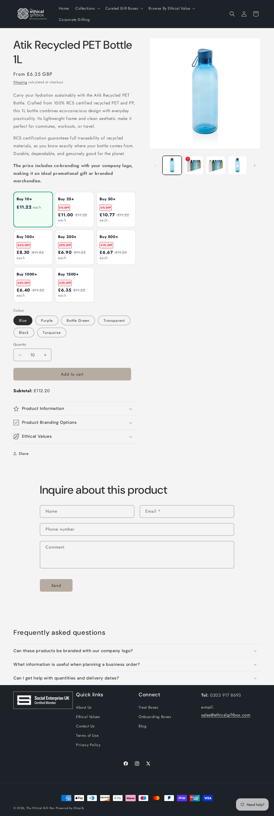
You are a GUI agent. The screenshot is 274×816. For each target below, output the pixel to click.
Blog (142, 726)
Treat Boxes (148, 707)
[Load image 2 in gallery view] (193, 165)
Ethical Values (88, 716)
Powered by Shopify (70, 808)
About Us (84, 707)
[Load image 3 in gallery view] (215, 165)
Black (24, 332)
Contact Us (85, 726)
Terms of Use (87, 735)
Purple (47, 320)
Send (56, 585)
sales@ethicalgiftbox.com (225, 715)
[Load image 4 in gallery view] (237, 165)
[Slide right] (255, 165)
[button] (87, 8)
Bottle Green (78, 320)
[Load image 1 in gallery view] (171, 165)
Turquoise (52, 332)
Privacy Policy (88, 744)
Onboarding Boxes (155, 716)
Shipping (20, 82)
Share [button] (24, 453)
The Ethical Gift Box (40, 808)
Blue (23, 320)
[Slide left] (155, 165)
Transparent (114, 320)
